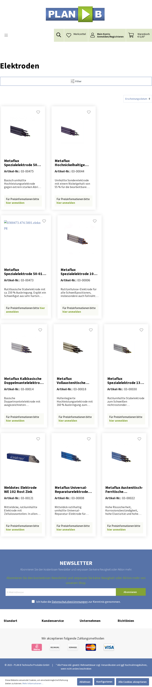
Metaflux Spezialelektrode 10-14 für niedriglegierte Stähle (78, 272)
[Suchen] (59, 35)
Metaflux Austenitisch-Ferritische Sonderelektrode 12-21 (124, 489)
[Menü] (6, 35)
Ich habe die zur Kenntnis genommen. (78, 601)
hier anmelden (15, 203)
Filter (78, 81)
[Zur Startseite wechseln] (75, 14)
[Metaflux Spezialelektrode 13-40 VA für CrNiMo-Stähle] (126, 347)
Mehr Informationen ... (32, 683)
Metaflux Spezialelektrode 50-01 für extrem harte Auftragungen (23, 272)
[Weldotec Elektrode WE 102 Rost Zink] (23, 456)
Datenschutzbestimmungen (70, 601)
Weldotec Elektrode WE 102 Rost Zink (20, 489)
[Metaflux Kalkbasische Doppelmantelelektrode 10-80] (24, 347)
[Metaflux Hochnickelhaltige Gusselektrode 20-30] (73, 129)
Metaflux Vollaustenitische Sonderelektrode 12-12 (74, 381)
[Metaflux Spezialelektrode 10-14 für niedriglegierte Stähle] (79, 238)
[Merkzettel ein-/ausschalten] (38, 113)
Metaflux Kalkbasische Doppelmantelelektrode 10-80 (24, 381)
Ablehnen (85, 681)
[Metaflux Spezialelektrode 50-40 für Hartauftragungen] (23, 129)
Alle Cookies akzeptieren (132, 681)
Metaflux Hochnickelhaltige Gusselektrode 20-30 (72, 163)
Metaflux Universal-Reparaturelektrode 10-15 (71, 489)
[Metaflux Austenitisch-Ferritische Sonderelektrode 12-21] (124, 456)
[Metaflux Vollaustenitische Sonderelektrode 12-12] (76, 347)
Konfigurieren (104, 681)
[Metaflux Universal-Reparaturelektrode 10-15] (73, 456)
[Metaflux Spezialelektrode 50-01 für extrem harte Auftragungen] (26, 238)
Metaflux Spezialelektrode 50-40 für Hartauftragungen (21, 163)
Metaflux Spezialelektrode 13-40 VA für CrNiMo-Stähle (124, 381)
